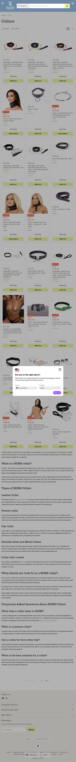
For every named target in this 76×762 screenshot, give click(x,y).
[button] (60, 369)
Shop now (57, 393)
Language (41, 385)
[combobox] (21, 388)
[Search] (67, 6)
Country (17, 385)
